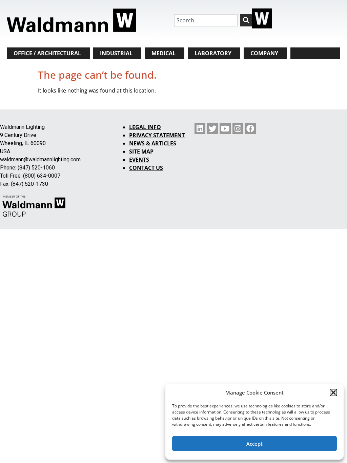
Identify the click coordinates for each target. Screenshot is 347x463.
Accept (254, 443)
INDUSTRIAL (116, 53)
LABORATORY (213, 53)
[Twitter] (212, 128)
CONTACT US (146, 168)
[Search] (246, 20)
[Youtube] (225, 128)
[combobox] (206, 20)
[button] (333, 392)
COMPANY (264, 53)
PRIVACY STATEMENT (157, 135)
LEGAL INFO (145, 127)
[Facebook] (250, 128)
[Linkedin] (200, 128)
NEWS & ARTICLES (152, 143)
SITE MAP (141, 151)
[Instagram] (237, 128)
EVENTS (139, 159)
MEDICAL (163, 53)
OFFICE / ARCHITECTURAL (47, 53)
